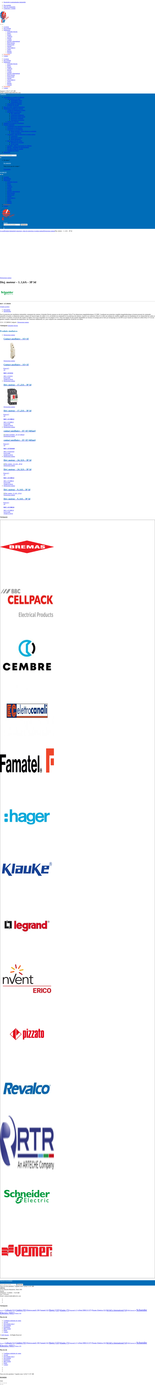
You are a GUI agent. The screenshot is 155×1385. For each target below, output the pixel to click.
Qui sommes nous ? (9, 1324)
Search (5, 223)
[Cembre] (27, 681)
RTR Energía (11, 43)
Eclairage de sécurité (13, 105)
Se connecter (7, 163)
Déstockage (7, 152)
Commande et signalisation (14, 128)
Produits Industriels (9, 125)
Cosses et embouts (16, 133)
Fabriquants (7, 30)
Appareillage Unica (16, 102)
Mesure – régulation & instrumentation (18, 147)
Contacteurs (14, 136)
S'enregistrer (7, 169)
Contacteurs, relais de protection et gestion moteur (21, 134)
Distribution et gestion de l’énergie (13, 108)
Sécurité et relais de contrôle (15, 149)
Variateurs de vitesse (13, 150)
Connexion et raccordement (15, 129)
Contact (6, 56)
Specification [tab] (7, 311)
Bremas (9, 51)
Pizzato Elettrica (99, 1310)
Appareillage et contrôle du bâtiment (14, 97)
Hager (9, 33)
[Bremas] (27, 573)
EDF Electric (5, 1335)
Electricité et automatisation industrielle (15, 2)
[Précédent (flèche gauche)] (0, 1384)
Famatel (9, 52)
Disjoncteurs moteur (16, 137)
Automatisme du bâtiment (14, 104)
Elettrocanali (10, 44)
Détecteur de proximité (17, 142)
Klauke (9, 35)
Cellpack (9, 36)
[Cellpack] (27, 627)
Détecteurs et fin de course (14, 141)
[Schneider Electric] (27, 1223)
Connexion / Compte (9, 8)
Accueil (2, 231)
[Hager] (27, 844)
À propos (6, 27)
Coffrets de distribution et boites (16, 110)
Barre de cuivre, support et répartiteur (14, 107)
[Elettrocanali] (27, 735)
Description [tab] (7, 310)
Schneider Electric (12, 31)
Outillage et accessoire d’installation (14, 123)
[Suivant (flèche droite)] (2, 1384)
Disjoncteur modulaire (17, 118)
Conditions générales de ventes (12, 1320)
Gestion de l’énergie (13, 121)
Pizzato (9, 38)
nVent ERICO (11, 48)
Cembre (9, 40)
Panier (5, 1330)
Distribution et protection (14, 112)
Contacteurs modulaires (17, 115)
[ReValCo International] (27, 1115)
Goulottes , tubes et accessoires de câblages (19, 146)
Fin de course (14, 144)
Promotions (7, 54)
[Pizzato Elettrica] (27, 1060)
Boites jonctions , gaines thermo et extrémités (23, 131)
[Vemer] (27, 1277)
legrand (9, 46)
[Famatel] (27, 790)
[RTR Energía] (27, 1169)
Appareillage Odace (16, 100)
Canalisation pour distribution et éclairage (19, 126)
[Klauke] (27, 898)
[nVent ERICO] (27, 1006)
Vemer (9, 49)
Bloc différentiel (15, 113)
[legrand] (27, 952)
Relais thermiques (16, 139)
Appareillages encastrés (13, 99)
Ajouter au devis (4, 306)
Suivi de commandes (9, 7)
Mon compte (7, 1328)
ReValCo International (13, 41)
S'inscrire (20, 1284)
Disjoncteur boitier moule (18, 116)
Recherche (24, 224)
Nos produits (7, 5)
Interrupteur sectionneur (17, 120)
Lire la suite (7, 377)
